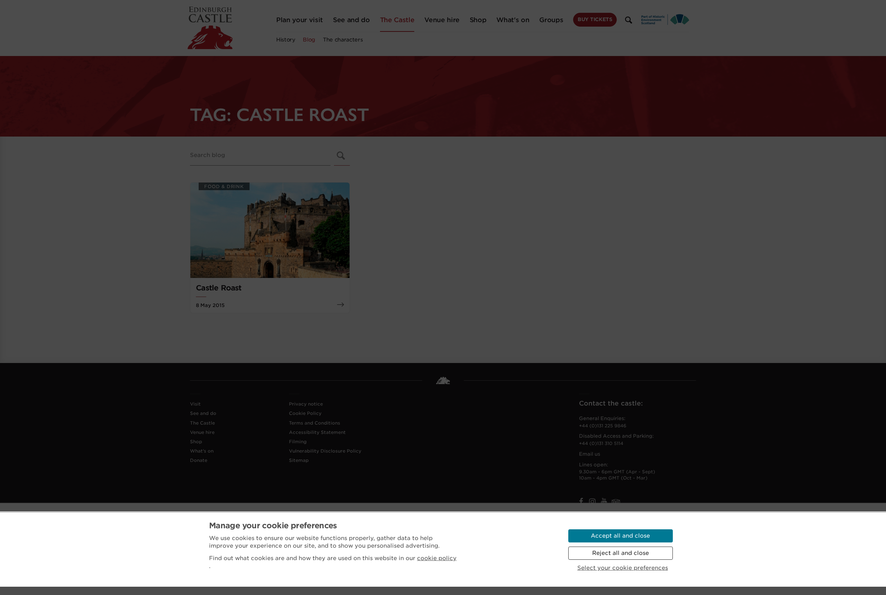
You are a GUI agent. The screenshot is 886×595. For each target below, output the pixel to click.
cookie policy (436, 558)
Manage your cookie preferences (273, 525)
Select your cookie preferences (622, 568)
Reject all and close (620, 553)
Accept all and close (620, 535)
